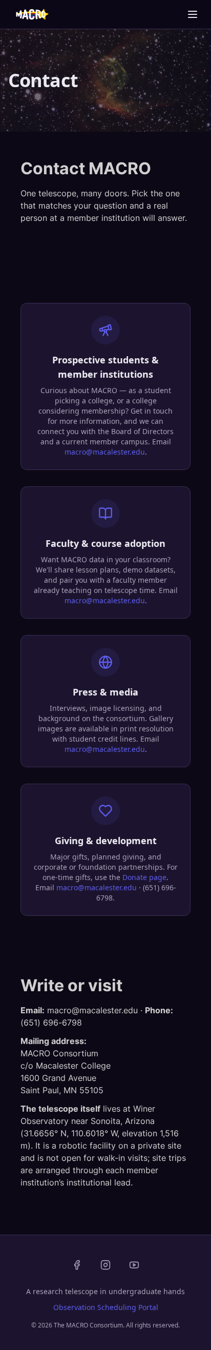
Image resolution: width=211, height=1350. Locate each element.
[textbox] (105, 201)
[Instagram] (105, 1265)
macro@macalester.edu (105, 452)
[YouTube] (134, 1265)
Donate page (144, 877)
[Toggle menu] (192, 14)
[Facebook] (77, 1265)
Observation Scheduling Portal (105, 1307)
